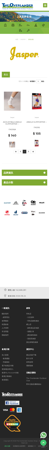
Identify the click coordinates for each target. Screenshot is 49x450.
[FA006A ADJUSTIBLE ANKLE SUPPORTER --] (12, 101)
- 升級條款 (6, 362)
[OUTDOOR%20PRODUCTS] (24, 213)
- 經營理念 (6, 317)
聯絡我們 (5, 335)
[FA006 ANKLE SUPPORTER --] (36, 101)
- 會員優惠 (6, 358)
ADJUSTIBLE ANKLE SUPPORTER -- (12, 123)
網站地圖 (7, 446)
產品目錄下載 (31, 355)
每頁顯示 (32, 81)
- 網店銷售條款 (31, 335)
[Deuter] (16, 213)
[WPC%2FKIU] (33, 213)
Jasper (23, 39)
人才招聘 (5, 328)
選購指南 (29, 366)
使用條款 (5, 321)
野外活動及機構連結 (33, 384)
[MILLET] (42, 202)
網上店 (28, 324)
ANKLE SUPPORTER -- (37, 122)
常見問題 (5, 331)
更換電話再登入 (7, 369)
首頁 (16, 39)
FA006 (37, 127)
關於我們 (5, 314)
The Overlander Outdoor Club (36, 379)
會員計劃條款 (7, 376)
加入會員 (5, 355)
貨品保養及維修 (32, 342)
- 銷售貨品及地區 (32, 328)
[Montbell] (7, 202)
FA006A (12, 129)
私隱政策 (5, 324)
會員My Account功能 (10, 373)
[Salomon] (42, 213)
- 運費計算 (30, 331)
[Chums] (24, 202)
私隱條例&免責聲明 (19, 446)
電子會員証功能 (7, 366)
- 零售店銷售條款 (32, 321)
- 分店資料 (30, 317)
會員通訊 (5, 380)
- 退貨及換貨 (31, 339)
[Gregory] (16, 202)
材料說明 (29, 362)
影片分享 (29, 358)
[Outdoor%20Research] (33, 202)
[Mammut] (7, 213)
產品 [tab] (6, 74)
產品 (42, 81)
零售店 (28, 314)
